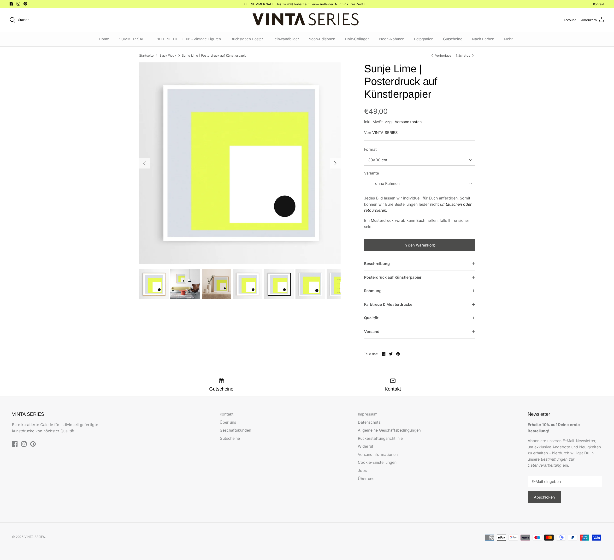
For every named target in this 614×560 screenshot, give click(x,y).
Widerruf (365, 446)
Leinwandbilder (285, 39)
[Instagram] (18, 4)
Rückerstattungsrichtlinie (380, 438)
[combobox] (419, 160)
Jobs (362, 470)
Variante (371, 173)
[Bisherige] (144, 163)
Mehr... (509, 39)
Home (104, 39)
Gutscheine (452, 39)
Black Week (167, 55)
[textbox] (386, 183)
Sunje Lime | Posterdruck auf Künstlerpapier (215, 55)
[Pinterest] (25, 4)
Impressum (368, 414)
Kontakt (598, 4)
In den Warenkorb (420, 245)
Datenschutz (369, 422)
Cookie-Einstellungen (377, 462)
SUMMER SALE (133, 39)
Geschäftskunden (235, 430)
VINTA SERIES (385, 132)
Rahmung (373, 290)
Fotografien (423, 39)
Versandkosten (408, 121)
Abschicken (544, 497)
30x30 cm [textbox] (377, 159)
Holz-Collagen (357, 39)
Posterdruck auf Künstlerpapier (392, 277)
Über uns (228, 422)
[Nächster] (335, 163)
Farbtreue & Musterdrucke (388, 304)
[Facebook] (11, 4)
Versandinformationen (378, 454)
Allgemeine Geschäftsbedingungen (389, 430)
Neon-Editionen (321, 39)
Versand (371, 331)
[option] (240, 163)
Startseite (146, 55)
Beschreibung (377, 263)
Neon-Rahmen (391, 39)
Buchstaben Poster (246, 39)
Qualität (371, 317)
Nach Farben (483, 39)
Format (370, 149)
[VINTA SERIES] (307, 20)
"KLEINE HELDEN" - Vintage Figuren (189, 39)
